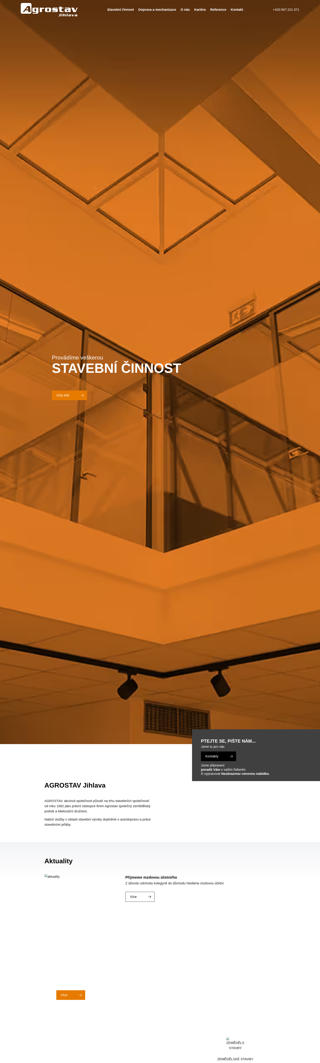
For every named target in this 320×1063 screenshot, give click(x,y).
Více (133, 897)
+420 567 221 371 (286, 9)
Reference (219, 9)
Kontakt (238, 9)
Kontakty (212, 756)
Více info (63, 395)
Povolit (294, 1040)
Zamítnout (268, 1040)
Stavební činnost (119, 9)
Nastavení (238, 1040)
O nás (185, 9)
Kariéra (200, 9)
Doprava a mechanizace (156, 9)
